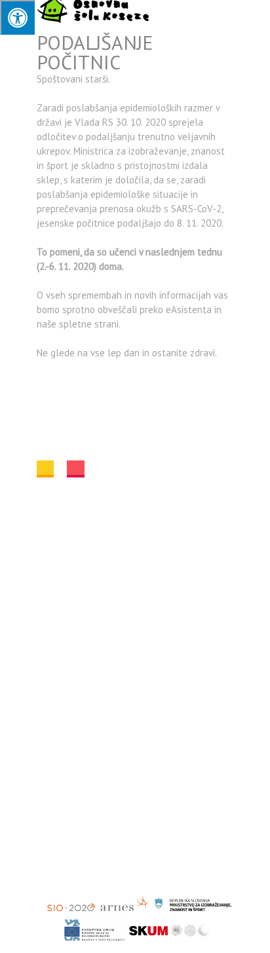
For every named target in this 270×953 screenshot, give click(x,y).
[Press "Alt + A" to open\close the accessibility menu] (17, 17)
